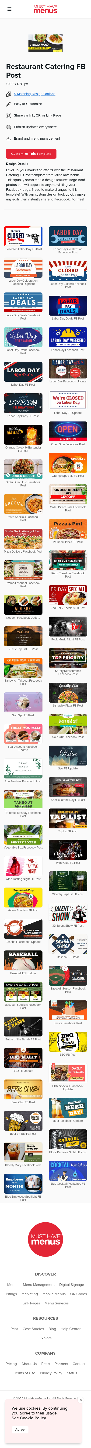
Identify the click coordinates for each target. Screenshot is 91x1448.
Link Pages (31, 1303)
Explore (45, 1338)
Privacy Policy (51, 1373)
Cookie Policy (33, 1417)
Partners (61, 1364)
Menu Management (39, 1285)
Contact (79, 1364)
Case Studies (33, 1329)
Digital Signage (71, 1285)
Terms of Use (24, 1373)
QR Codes (78, 1294)
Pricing (11, 1364)
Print (14, 1329)
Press (45, 1364)
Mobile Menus (54, 1294)
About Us (29, 1364)
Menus (12, 1285)
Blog (52, 1329)
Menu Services (57, 1303)
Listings (10, 1294)
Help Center (70, 1329)
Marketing (29, 1294)
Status (72, 1373)
